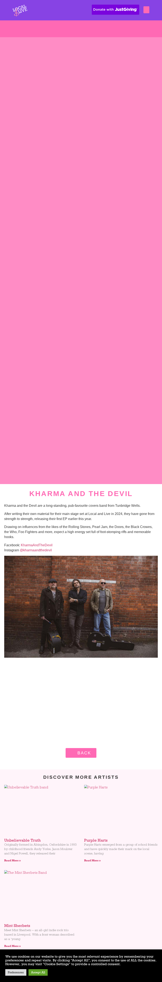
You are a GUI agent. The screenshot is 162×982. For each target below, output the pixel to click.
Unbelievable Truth (22, 840)
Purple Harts (96, 840)
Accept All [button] (38, 972)
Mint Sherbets (17, 925)
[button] (146, 9)
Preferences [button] (16, 972)
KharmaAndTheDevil (37, 545)
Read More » (12, 860)
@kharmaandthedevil (36, 550)
